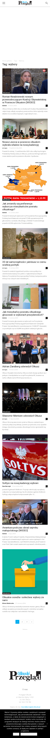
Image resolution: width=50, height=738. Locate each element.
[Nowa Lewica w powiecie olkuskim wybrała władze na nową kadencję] (25, 129)
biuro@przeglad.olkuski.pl (30, 707)
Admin (4, 105)
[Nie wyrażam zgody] (47, 724)
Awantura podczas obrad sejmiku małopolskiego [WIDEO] (20, 529)
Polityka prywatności (28, 734)
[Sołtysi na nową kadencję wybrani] (25, 457)
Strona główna (7, 61)
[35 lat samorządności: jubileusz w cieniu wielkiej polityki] (25, 243)
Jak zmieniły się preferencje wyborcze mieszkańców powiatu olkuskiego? (19, 206)
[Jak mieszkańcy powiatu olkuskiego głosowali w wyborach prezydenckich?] (25, 296)
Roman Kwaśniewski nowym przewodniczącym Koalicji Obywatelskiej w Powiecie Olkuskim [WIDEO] (24, 99)
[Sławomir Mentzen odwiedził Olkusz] (25, 398)
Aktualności (6, 93)
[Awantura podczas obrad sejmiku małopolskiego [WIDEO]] (25, 512)
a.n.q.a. (4, 148)
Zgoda (16, 734)
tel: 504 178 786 (25, 702)
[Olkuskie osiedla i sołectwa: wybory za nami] (25, 571)
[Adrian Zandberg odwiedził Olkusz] (25, 348)
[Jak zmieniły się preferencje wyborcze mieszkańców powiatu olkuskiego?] (25, 181)
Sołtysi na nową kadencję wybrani (20, 483)
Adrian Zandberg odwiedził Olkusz (20, 366)
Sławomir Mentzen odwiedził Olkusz (22, 415)
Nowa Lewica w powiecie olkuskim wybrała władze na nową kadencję (21, 143)
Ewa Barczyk (6, 486)
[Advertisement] (25, 32)
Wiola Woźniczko (8, 603)
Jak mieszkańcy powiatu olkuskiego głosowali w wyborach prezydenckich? (22, 313)
